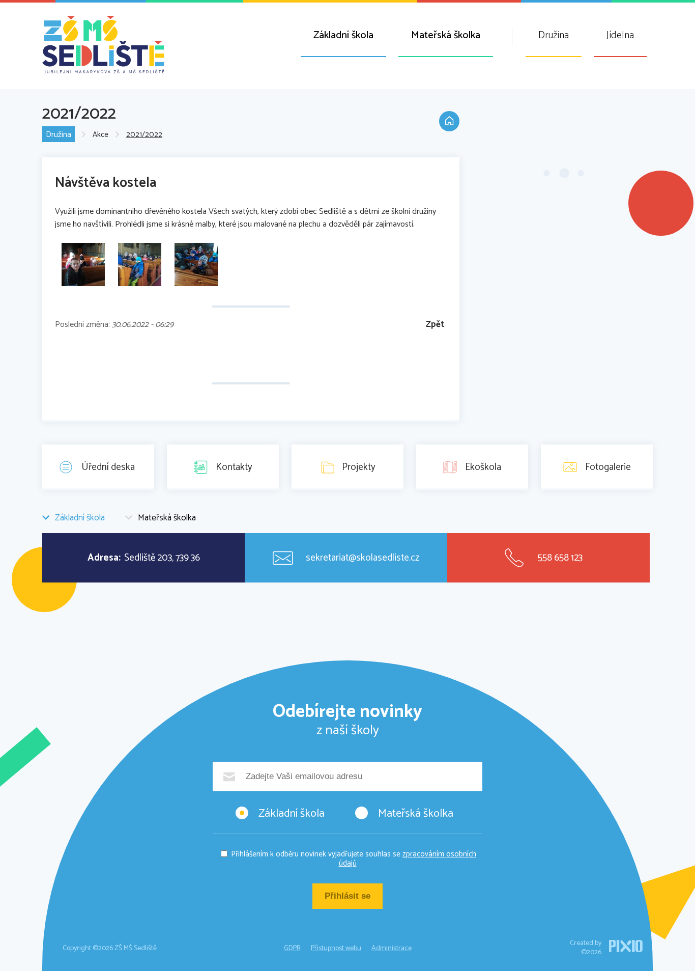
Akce (100, 134)
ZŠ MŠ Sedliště (103, 44)
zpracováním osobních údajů (408, 859)
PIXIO (626, 946)
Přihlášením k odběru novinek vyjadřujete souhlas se (353, 859)
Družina (553, 35)
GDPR (292, 948)
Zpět (435, 324)
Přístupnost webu (336, 948)
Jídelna (620, 35)
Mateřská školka (445, 35)
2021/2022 (144, 134)
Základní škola (343, 35)
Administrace (391, 948)
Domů (449, 121)
